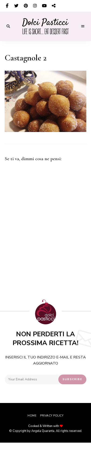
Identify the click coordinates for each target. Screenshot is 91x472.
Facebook (7, 6)
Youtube (44, 6)
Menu (83, 26)
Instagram (35, 6)
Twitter (16, 6)
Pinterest (25, 6)
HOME (32, 415)
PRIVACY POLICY (51, 415)
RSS (53, 6)
